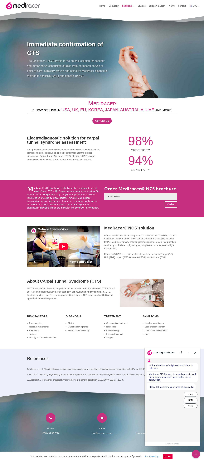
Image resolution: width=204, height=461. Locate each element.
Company (114, 6)
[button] (196, 454)
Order (170, 204)
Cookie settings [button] (152, 456)
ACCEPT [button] (167, 456)
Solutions (127, 6)
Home (102, 6)
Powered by (172, 444)
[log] (172, 400)
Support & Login (157, 6)
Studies (141, 6)
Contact (182, 6)
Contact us (102, 121)
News (171, 6)
